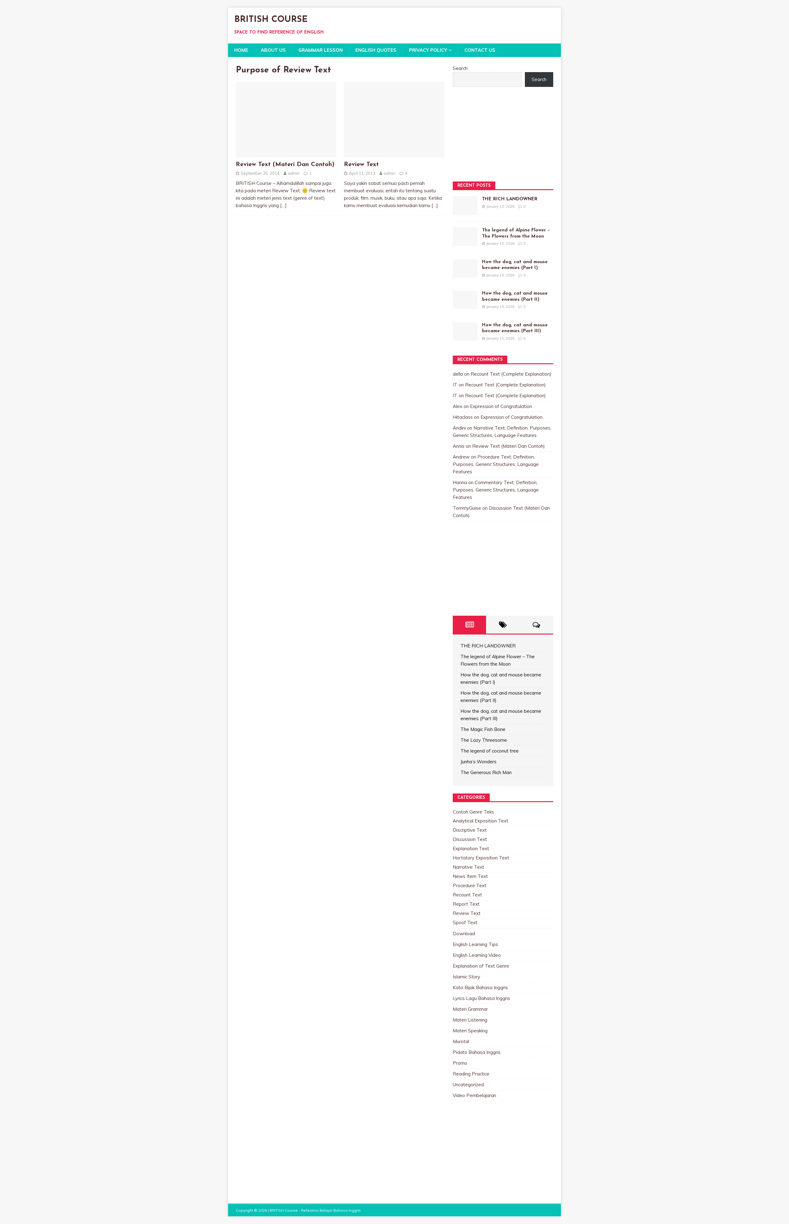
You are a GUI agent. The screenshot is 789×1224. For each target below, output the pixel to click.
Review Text (361, 164)
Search (460, 68)
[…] (283, 205)
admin (294, 173)
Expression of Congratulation (501, 406)
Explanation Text (471, 848)
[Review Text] (394, 154)
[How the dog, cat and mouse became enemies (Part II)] (465, 305)
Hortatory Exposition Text (481, 858)
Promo (460, 1063)
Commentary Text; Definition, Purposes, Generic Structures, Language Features (496, 489)
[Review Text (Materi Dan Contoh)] (286, 154)
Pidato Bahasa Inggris (477, 1052)
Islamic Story (466, 977)
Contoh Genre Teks (473, 812)
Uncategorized (468, 1084)
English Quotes (375, 50)
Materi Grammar (470, 1009)
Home (241, 50)
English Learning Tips (475, 944)
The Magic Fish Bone (482, 729)
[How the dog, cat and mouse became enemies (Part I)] (465, 274)
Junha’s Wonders (478, 762)
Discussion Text (470, 839)
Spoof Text (465, 922)
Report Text (466, 904)
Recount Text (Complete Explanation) (511, 374)
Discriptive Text (470, 830)
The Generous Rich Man (486, 772)
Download (464, 933)
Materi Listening (470, 1020)
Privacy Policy (428, 50)
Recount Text (467, 895)
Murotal (461, 1041)
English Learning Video (477, 955)
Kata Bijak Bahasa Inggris (480, 987)
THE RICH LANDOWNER (510, 199)
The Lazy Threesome (483, 740)
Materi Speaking (470, 1031)
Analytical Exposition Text (480, 821)
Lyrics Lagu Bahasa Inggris (481, 998)
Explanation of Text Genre (481, 966)
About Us (273, 50)
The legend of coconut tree (489, 751)
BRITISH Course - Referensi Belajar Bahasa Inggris (315, 1210)
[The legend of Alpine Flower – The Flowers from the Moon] (465, 242)
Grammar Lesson (320, 50)
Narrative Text (468, 867)
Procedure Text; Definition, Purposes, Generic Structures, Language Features (496, 464)
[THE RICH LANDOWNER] (465, 211)
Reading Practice (471, 1074)
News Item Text (470, 876)
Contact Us (479, 50)
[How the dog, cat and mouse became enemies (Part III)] (465, 337)
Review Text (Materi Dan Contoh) (285, 164)
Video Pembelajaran (474, 1095)
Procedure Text (469, 885)
